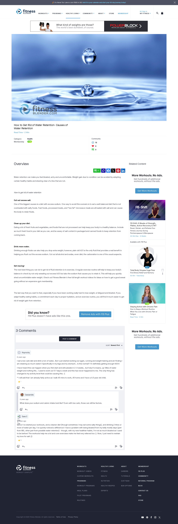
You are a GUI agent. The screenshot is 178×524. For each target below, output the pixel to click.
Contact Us (143, 491)
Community (143, 476)
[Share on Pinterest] (118, 170)
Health (104, 476)
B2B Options (126, 486)
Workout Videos (84, 471)
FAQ (139, 495)
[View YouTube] (142, 517)
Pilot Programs (84, 495)
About (124, 466)
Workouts (81, 466)
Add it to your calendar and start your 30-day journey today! (104, 2)
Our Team (125, 481)
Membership (143, 466)
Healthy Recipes (108, 486)
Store (140, 500)
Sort (108, 345)
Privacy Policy (73, 517)
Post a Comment (70, 339)
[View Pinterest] (147, 517)
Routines (81, 500)
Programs (81, 481)
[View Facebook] (151, 517)
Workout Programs (86, 486)
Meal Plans (82, 491)
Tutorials (125, 476)
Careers (124, 471)
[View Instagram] (155, 517)
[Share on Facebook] (108, 170)
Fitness (104, 471)
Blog (140, 486)
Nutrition (105, 481)
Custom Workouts (85, 476)
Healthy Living (107, 466)
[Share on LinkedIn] (123, 170)
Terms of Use (61, 517)
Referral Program (146, 481)
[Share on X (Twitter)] (113, 170)
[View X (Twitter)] (159, 517)
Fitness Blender (25, 11)
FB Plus (141, 471)
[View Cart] (162, 11)
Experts (104, 491)
